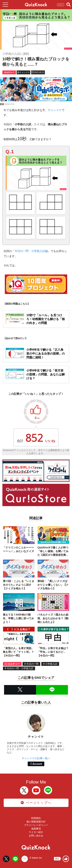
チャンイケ (55, 110)
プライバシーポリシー (36, 825)
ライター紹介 (36, 832)
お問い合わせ (36, 835)
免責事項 (36, 828)
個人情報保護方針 (36, 821)
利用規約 (36, 818)
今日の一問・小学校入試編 (31, 251)
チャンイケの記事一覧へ (36, 758)
